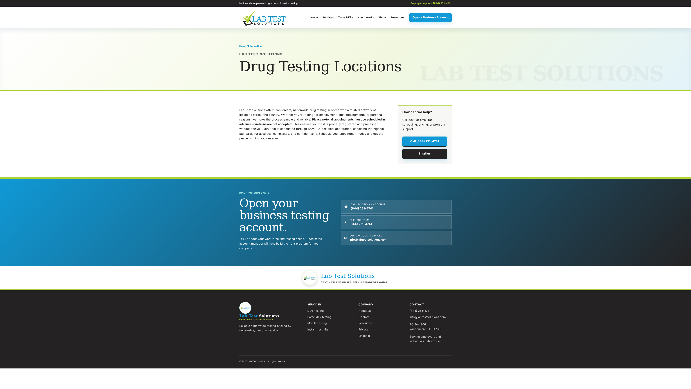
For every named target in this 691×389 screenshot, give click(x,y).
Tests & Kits (345, 17)
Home (314, 17)
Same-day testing (319, 317)
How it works (366, 17)
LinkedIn (364, 335)
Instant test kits (317, 329)
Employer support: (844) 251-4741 (431, 3)
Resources (397, 17)
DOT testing (315, 310)
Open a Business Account (430, 17)
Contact (363, 317)
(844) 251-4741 (420, 310)
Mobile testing (317, 323)
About (382, 17)
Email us (425, 153)
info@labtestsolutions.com (428, 317)
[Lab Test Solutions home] (264, 17)
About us (364, 310)
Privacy (363, 329)
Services (328, 17)
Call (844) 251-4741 (424, 141)
